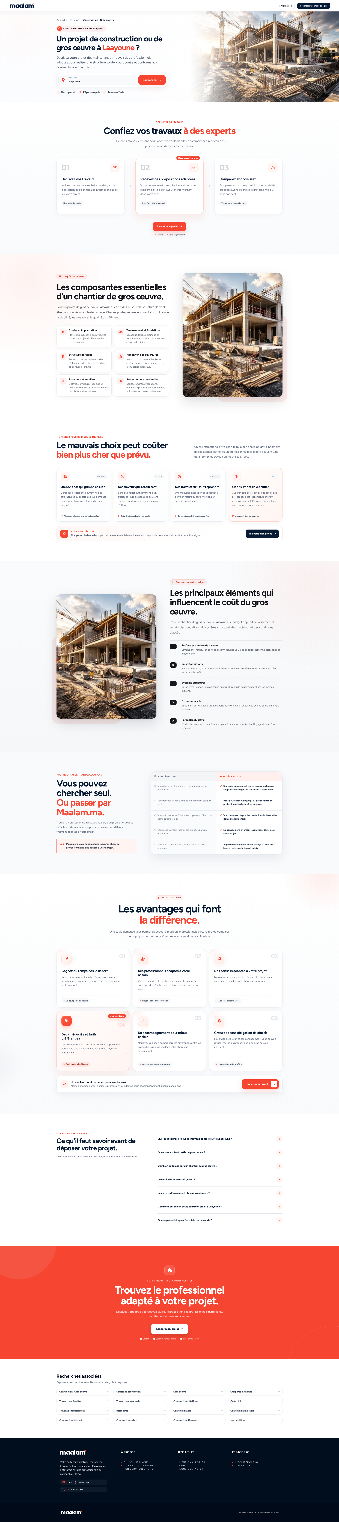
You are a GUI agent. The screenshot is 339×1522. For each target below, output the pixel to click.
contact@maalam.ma (78, 1482)
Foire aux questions (138, 1469)
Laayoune (74, 20)
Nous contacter (191, 1469)
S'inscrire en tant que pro (315, 6)
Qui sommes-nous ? (137, 1462)
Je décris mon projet (260, 533)
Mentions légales (192, 1462)
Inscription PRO (246, 1462)
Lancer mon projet (167, 226)
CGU (182, 1465)
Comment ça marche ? (140, 1465)
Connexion (286, 6)
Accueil (60, 20)
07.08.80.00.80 (75, 1489)
